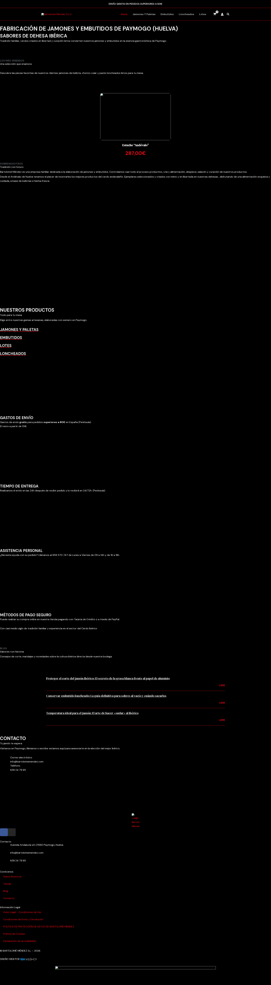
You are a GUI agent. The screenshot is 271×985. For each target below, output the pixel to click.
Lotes (202, 14)
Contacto (8, 898)
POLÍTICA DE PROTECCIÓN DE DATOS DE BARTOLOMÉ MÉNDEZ (38, 926)
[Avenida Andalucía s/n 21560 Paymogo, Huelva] (4, 847)
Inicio (124, 14)
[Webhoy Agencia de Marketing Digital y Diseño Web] (28, 959)
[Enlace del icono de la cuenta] (222, 14)
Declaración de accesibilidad (19, 941)
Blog (5, 891)
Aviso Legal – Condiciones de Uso (22, 912)
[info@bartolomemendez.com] (4, 855)
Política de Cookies (14, 933)
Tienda (7, 883)
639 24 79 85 (18, 770)
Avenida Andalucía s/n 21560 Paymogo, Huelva (36, 845)
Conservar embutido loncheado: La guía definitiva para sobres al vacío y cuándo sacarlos (106, 696)
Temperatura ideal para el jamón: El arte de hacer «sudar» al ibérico (92, 713)
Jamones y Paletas (144, 14)
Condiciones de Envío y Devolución (23, 919)
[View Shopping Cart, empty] (215, 14)
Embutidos (167, 14)
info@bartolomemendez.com (26, 761)
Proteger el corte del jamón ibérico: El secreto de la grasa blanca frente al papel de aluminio (108, 678)
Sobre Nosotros (12, 876)
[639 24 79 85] (4, 862)
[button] (228, 14)
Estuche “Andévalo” (135, 145)
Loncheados (186, 14)
